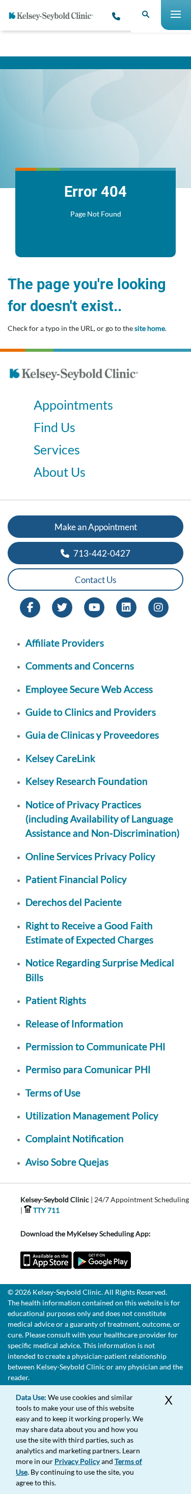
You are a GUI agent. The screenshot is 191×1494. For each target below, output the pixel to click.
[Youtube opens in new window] (94, 606)
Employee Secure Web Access (89, 689)
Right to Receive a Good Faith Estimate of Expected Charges (89, 933)
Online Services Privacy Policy (90, 856)
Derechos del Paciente (73, 902)
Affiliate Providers (64, 643)
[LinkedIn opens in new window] (126, 606)
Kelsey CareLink (60, 758)
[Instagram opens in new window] (158, 606)
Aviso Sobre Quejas (66, 1162)
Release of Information (74, 1023)
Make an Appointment (95, 527)
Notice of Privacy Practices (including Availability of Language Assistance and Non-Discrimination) (102, 819)
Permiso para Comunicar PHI (88, 1069)
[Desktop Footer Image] (74, 383)
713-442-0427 (101, 553)
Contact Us (95, 579)
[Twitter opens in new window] (62, 606)
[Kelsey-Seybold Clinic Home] (55, 16)
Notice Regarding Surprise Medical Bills (99, 970)
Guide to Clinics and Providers (90, 712)
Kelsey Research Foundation (86, 781)
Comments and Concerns (79, 666)
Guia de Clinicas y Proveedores (92, 735)
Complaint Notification (74, 1138)
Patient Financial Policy (76, 879)
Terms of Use (52, 1093)
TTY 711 (46, 1210)
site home (149, 328)
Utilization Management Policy (91, 1115)
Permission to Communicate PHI (95, 1046)
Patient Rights (55, 1000)
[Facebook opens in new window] (30, 606)
